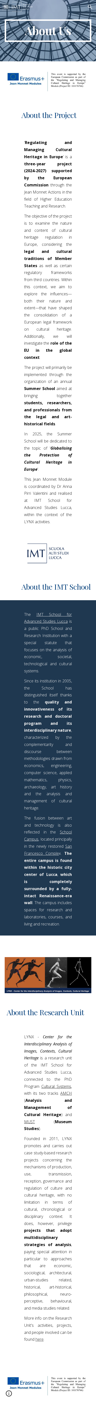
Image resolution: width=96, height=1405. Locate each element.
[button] (6, 6)
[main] (48, 30)
